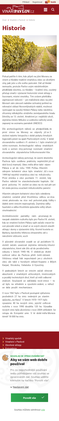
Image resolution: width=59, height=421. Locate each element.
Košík (52, 2)
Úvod (4, 20)
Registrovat (37, 2)
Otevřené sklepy (13, 345)
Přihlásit (25, 2)
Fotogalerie (11, 348)
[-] (29, 55)
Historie (31, 20)
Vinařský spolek (13, 338)
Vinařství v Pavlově (17, 20)
